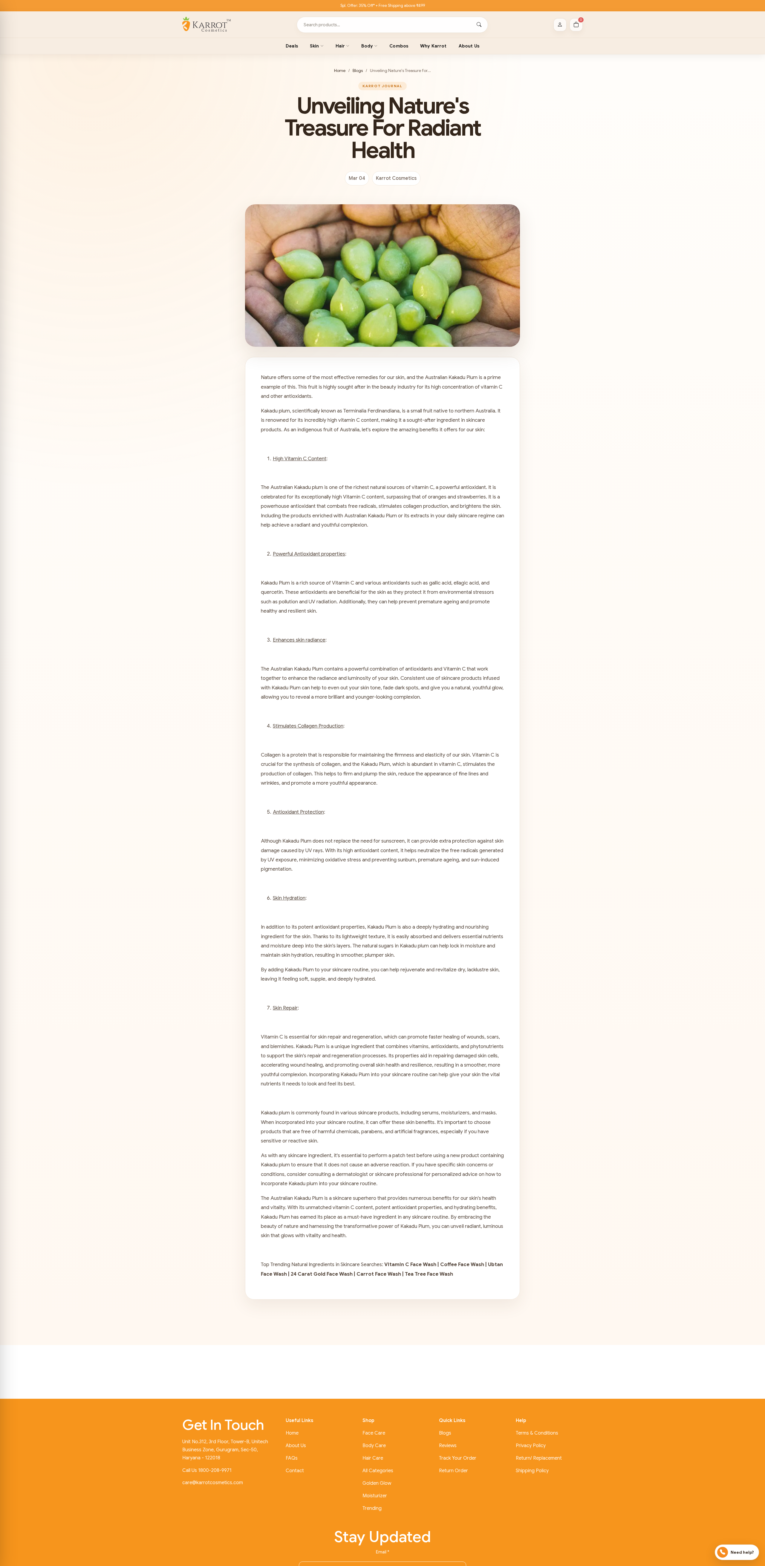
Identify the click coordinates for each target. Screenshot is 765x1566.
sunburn (407, 860)
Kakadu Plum (275, 583)
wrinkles (270, 783)
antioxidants (314, 592)
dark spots (406, 688)
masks (488, 1113)
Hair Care (372, 1458)
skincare (342, 1198)
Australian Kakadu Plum (451, 377)
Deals (292, 46)
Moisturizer (374, 1496)
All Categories (377, 1471)
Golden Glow (376, 1483)
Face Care (373, 1433)
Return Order (453, 1471)
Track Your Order (457, 1458)
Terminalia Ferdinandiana (371, 411)
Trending (372, 1508)
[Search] (479, 25)
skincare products (461, 678)
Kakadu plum (275, 411)
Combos (398, 46)
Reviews (448, 1446)
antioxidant (303, 506)
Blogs (358, 70)
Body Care (374, 1446)
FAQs (292, 1458)
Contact (295, 1471)
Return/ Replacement (539, 1458)
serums (430, 1113)
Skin (314, 46)
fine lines (469, 774)
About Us (469, 46)
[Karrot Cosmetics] (206, 25)
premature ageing (438, 602)
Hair (340, 46)
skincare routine (350, 970)
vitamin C (491, 387)
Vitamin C (354, 497)
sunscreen (393, 841)
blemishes (281, 1046)
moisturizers (455, 1113)
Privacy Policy (531, 1446)
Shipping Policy (532, 1471)
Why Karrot (433, 46)
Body (367, 46)
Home (339, 70)
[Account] (560, 24)
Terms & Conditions (537, 1433)
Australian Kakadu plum (296, 487)
